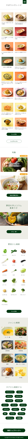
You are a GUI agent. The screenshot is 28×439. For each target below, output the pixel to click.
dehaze (24, 2)
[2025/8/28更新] (14, 164)
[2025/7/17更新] (14, 183)
